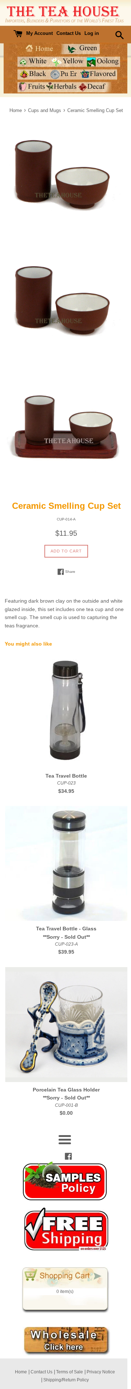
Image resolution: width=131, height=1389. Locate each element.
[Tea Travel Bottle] (66, 710)
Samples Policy (64, 1181)
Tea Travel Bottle (66, 776)
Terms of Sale (69, 1371)
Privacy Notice (101, 1371)
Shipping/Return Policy (66, 1379)
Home (38, 49)
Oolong (103, 61)
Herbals (62, 87)
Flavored (98, 74)
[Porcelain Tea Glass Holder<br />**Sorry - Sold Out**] (66, 1024)
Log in (91, 33)
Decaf (94, 87)
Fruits (31, 87)
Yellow (68, 61)
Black (33, 74)
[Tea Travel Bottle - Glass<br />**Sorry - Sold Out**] (66, 863)
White (34, 61)
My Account (39, 33)
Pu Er (64, 74)
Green (80, 49)
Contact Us (68, 33)
